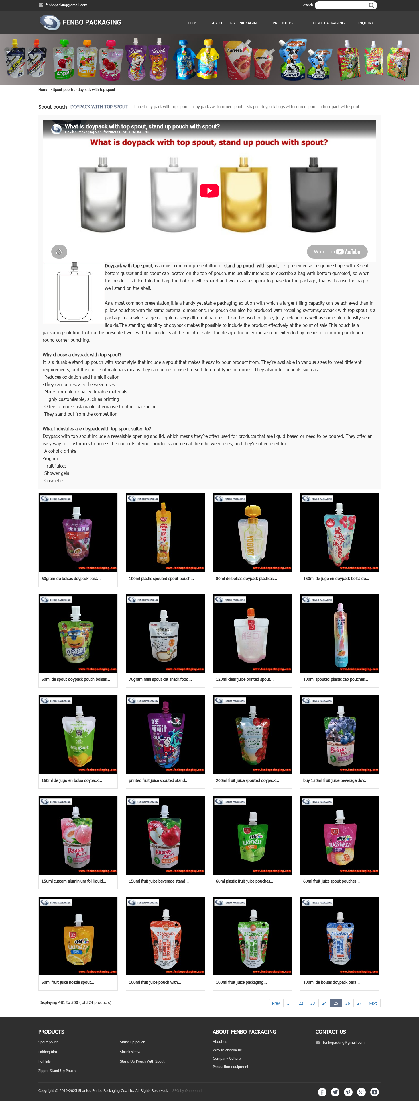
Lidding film (47, 1051)
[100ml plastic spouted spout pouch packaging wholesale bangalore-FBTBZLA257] (165, 570)
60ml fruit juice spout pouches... (331, 881)
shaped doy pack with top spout (161, 106)
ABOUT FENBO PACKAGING (235, 22)
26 (347, 1003)
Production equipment (230, 1066)
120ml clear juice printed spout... (245, 679)
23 (312, 1003)
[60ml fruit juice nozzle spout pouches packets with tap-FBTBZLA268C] (78, 974)
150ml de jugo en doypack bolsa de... (336, 578)
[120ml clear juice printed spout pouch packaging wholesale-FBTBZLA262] (252, 671)
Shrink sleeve (130, 1051)
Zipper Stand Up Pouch (57, 1070)
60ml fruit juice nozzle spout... (68, 982)
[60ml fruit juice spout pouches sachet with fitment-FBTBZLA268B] (339, 873)
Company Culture (227, 1058)
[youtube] (374, 1095)
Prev (276, 1003)
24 (324, 1003)
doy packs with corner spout (218, 106)
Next (373, 1003)
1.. (289, 1003)
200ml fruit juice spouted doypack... (247, 780)
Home (193, 22)
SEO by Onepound (187, 1090)
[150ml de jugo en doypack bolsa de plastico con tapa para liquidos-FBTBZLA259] (339, 570)
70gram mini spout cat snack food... (160, 679)
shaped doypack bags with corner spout (282, 106)
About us (220, 1041)
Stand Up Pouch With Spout (142, 1061)
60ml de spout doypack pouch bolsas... (76, 679)
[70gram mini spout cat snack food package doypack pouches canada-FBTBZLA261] (165, 671)
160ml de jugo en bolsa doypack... (72, 780)
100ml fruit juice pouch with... (155, 982)
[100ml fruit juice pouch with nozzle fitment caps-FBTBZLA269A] (165, 974)
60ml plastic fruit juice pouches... (244, 881)
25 (336, 1003)
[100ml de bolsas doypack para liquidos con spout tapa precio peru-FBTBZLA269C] (339, 974)
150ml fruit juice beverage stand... (159, 881)
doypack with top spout (96, 89)
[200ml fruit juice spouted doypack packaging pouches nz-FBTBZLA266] (252, 772)
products (283, 22)
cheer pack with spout (340, 106)
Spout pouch (63, 89)
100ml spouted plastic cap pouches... (335, 679)
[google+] (361, 1095)
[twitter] (335, 1095)
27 (359, 1003)
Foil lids (44, 1061)
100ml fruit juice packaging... (241, 982)
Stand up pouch (132, 1042)
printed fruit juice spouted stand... (158, 780)
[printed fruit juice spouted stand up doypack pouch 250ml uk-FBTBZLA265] (165, 772)
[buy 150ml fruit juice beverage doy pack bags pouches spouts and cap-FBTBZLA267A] (339, 772)
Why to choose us (227, 1050)
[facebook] (322, 1095)
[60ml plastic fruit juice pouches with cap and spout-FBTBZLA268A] (252, 873)
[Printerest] (348, 1095)
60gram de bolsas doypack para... (71, 578)
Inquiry (366, 22)
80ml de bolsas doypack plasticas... (246, 578)
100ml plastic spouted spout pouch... (161, 578)
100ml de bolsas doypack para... (331, 982)
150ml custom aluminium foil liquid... (74, 881)
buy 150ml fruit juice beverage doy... (335, 780)
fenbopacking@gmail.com (66, 5)
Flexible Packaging (325, 22)
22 (301, 1003)
